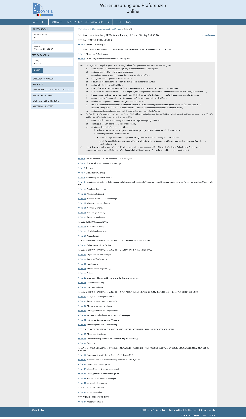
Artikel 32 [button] (82, 310)
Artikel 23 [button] (82, 263)
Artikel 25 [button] (82, 273)
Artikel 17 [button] (82, 226)
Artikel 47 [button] (82, 401)
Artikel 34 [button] (82, 319)
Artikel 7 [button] (81, 172)
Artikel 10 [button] (82, 189)
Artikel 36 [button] (82, 333)
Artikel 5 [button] (81, 163)
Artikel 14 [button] (82, 207)
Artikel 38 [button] (82, 343)
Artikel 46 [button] (82, 392)
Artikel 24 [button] (82, 268)
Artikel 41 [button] (82, 364)
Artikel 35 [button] (82, 324)
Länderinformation (43, 78)
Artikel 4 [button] (81, 158)
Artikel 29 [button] (82, 296)
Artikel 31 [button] (82, 305)
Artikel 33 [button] (82, 315)
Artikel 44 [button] (82, 378)
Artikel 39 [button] (82, 354)
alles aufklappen (208, 34)
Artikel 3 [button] (81, 58)
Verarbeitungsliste (43, 95)
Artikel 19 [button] (82, 235)
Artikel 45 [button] (82, 382)
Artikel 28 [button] (82, 287)
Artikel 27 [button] (82, 282)
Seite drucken (38, 409)
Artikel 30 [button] (82, 301)
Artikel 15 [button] (82, 212)
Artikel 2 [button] (81, 54)
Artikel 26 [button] (82, 277)
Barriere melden (175, 409)
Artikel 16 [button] (82, 217)
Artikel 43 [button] (82, 373)
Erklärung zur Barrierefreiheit (153, 409)
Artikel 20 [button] (82, 245)
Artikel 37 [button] (82, 338)
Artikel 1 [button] (81, 44)
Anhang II (38, 84)
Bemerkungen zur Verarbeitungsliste (52, 89)
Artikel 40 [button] (82, 359)
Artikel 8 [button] (81, 177)
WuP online (82, 29)
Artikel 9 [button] (81, 181)
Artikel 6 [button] (81, 167)
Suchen (37, 70)
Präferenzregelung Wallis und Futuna (105, 29)
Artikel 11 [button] (82, 193)
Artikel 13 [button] (82, 203)
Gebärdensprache (208, 409)
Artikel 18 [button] (82, 231)
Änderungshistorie (43, 106)
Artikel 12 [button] (82, 198)
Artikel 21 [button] (82, 254)
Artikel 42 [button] (82, 368)
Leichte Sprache (191, 409)
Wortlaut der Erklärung (46, 100)
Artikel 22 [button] (82, 259)
